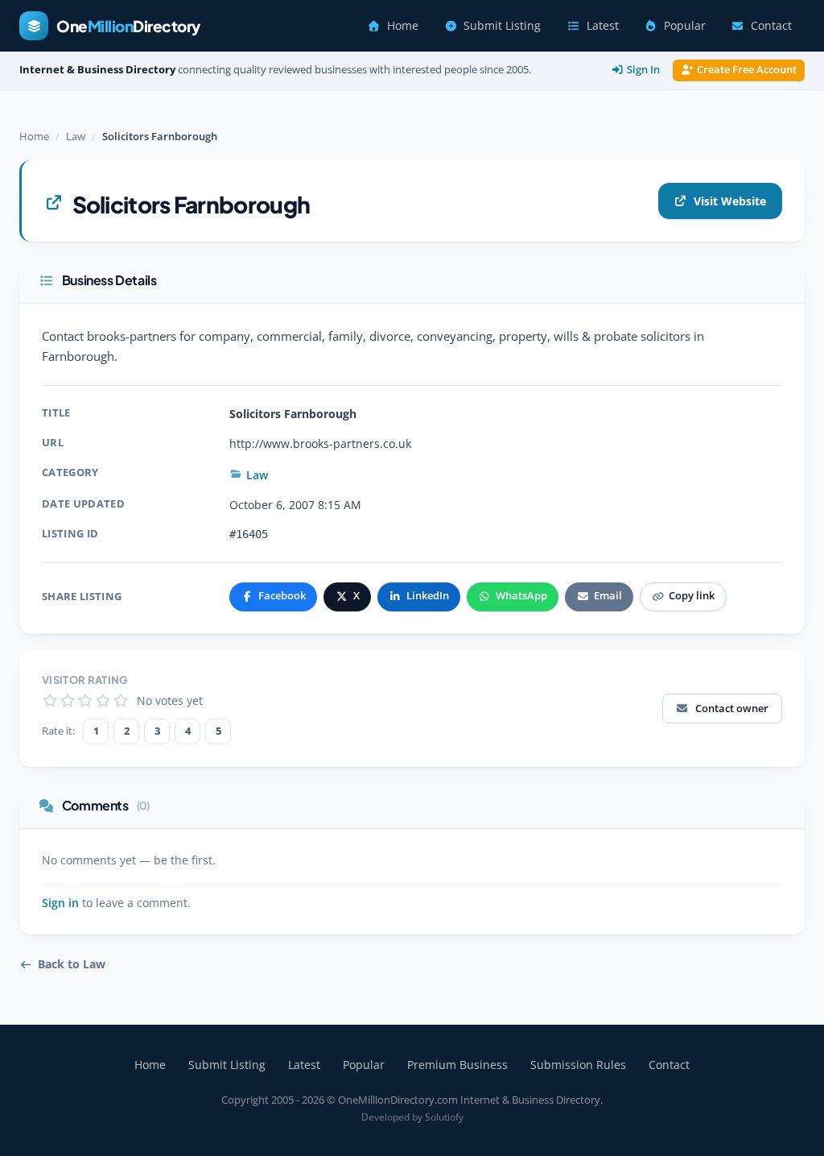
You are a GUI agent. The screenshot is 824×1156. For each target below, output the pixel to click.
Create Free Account (747, 70)
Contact (771, 26)
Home (402, 26)
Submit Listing (502, 26)
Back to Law (71, 964)
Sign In (643, 70)
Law (75, 136)
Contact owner (731, 708)
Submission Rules (578, 1064)
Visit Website (730, 201)
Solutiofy (444, 1117)
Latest (603, 26)
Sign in (60, 903)
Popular (685, 26)
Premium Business (457, 1064)
